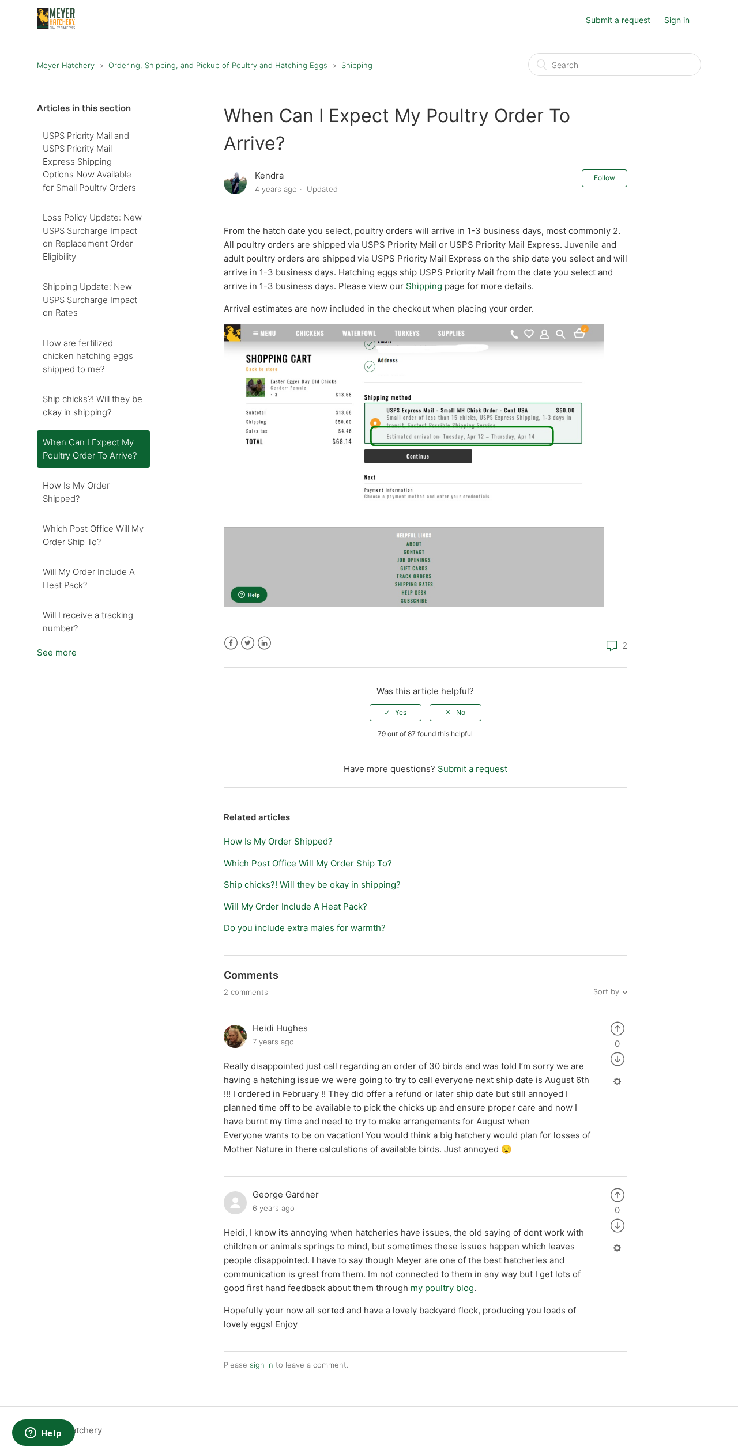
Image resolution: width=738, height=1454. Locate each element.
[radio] (395, 712)
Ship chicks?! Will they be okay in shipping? (92, 405)
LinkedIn (264, 643)
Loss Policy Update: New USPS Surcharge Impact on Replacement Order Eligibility (92, 237)
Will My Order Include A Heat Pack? (89, 578)
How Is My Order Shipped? (76, 492)
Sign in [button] (677, 20)
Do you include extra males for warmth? (305, 927)
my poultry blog (442, 1287)
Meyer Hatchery (66, 65)
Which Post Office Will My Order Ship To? (93, 535)
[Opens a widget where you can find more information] (43, 1433)
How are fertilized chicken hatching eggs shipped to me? (88, 356)
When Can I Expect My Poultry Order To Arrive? (90, 449)
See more (57, 652)
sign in (261, 1364)
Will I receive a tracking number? (88, 621)
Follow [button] (604, 177)
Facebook (231, 643)
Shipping (356, 65)
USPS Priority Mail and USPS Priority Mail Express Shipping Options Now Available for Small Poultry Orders (89, 161)
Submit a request (618, 20)
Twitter (247, 643)
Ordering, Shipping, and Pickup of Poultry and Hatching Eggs (217, 65)
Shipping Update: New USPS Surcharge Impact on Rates (90, 299)
